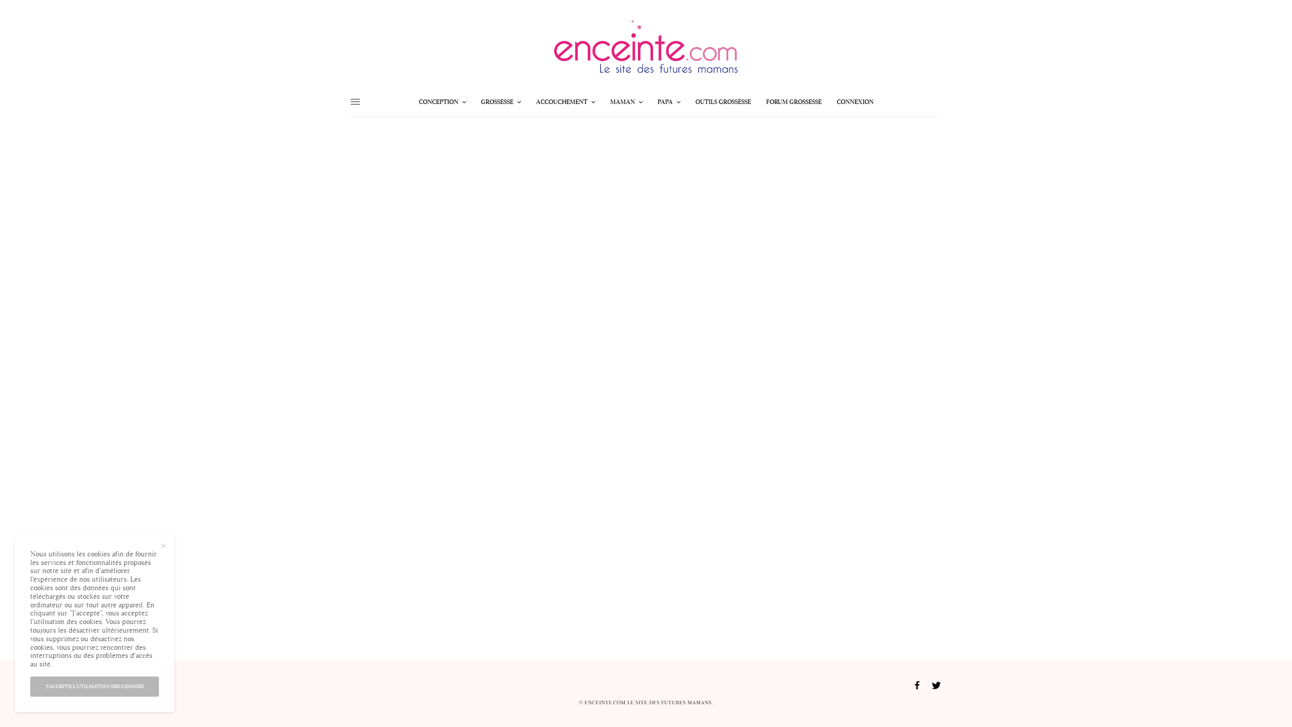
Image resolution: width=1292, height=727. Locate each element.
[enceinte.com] (646, 50)
